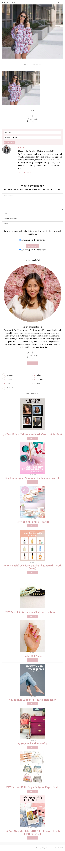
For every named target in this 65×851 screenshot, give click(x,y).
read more (32, 363)
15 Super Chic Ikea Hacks (32, 743)
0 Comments (37, 64)
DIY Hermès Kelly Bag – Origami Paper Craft (32, 787)
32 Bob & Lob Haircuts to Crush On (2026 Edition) (32, 434)
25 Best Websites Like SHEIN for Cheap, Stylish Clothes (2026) (32, 832)
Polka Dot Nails (33, 656)
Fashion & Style (32, 827)
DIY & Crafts (32, 474)
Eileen (21, 147)
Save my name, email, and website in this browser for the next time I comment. (32, 232)
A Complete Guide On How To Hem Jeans (32, 699)
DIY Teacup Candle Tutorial (32, 521)
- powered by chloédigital (57, 848)
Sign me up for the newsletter (33, 240)
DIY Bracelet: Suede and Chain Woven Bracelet (32, 612)
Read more (32, 438)
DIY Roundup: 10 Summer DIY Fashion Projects (32, 478)
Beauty (32, 431)
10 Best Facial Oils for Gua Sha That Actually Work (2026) (32, 567)
